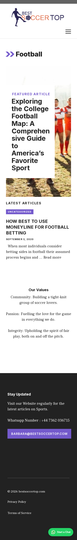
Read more (52, 257)
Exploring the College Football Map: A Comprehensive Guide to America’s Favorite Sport (31, 134)
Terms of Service (19, 513)
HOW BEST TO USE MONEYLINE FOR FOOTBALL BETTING (37, 227)
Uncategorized (20, 211)
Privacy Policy (16, 502)
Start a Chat (63, 532)
